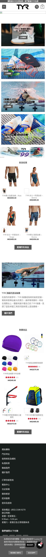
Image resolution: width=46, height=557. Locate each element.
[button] (4, 7)
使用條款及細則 (9, 459)
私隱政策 (6, 463)
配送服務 (6, 498)
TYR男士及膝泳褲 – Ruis (11, 196)
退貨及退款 (7, 503)
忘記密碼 (6, 489)
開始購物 (6, 449)
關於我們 (6, 472)
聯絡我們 (6, 468)
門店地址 (6, 454)
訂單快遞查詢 (8, 480)
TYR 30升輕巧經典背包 (34, 415)
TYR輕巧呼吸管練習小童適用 (11, 416)
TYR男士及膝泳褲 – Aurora (34, 236)
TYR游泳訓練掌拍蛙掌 (34, 363)
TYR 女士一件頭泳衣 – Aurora (34, 197)
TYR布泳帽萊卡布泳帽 (11, 374)
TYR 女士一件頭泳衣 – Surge (11, 236)
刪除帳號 (6, 494)
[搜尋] (37, 7)
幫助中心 (6, 485)
